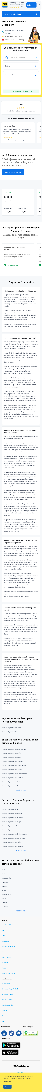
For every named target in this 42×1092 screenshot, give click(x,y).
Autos (3, 936)
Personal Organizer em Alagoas (12, 814)
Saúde (4, 968)
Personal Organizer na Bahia (11, 826)
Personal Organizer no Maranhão (12, 846)
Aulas (3, 930)
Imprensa (20, 1072)
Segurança (5, 1010)
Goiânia (4, 890)
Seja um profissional (13, 14)
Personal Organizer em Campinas (12, 761)
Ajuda (3, 1021)
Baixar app (31, 5)
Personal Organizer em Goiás (11, 842)
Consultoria (5, 941)
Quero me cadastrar (13, 172)
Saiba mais (7, 1081)
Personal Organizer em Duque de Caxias (14, 774)
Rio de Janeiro (6, 878)
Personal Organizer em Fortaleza (12, 778)
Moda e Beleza (6, 957)
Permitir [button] (7, 1087)
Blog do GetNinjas (7, 1005)
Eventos (4, 952)
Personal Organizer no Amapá (11, 822)
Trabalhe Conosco (7, 1000)
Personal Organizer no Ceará (11, 830)
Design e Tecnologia (8, 946)
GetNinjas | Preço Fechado (10, 989)
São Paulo (5, 874)
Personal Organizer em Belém (11, 753)
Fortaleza (5, 882)
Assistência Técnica (8, 925)
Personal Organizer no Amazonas (12, 818)
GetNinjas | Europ (7, 994)
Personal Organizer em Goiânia (12, 782)
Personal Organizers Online (10, 732)
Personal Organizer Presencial (11, 728)
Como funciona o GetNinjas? (15, 40)
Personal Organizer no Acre (10, 809)
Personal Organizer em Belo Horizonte (14, 749)
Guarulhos (5, 907)
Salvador (4, 886)
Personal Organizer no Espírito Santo (14, 838)
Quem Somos (6, 984)
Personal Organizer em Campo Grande (14, 765)
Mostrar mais (21, 790)
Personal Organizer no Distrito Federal (14, 834)
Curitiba (4, 902)
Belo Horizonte (6, 894)
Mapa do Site (6, 1016)
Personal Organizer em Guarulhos (12, 786)
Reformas (5, 963)
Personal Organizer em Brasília (12, 757)
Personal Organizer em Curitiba (12, 770)
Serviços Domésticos (8, 973)
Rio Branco (5, 870)
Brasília (4, 898)
